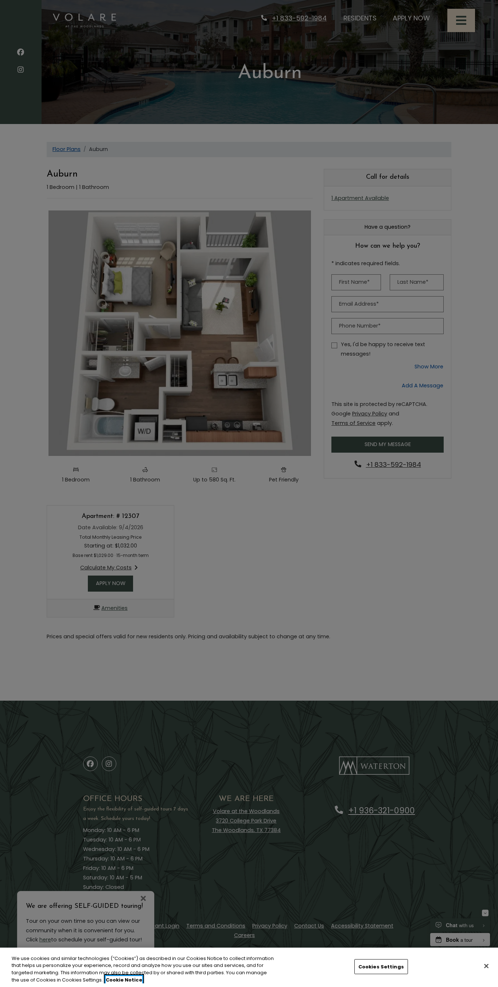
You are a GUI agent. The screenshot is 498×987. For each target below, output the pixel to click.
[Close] (486, 966)
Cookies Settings (381, 966)
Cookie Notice (124, 979)
